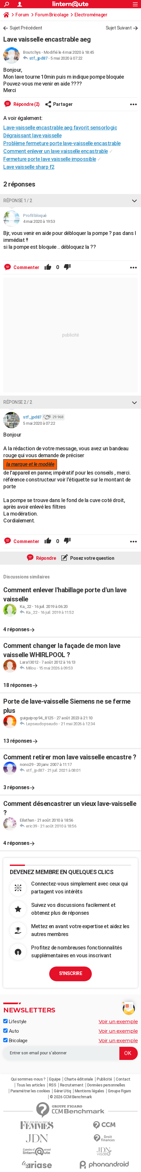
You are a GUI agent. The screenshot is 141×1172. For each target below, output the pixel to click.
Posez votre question (92, 558)
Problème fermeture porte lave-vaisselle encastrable (62, 143)
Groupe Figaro (119, 1091)
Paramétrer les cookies (30, 1091)
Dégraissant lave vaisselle (32, 135)
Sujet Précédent (26, 27)
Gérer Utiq (62, 1091)
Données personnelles (106, 1085)
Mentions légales (89, 1091)
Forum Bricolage (52, 14)
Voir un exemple (118, 1021)
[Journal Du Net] (36, 1138)
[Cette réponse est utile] (48, 267)
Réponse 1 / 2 (17, 200)
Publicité (104, 1079)
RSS (52, 1085)
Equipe (55, 1079)
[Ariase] (36, 1164)
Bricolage (17, 1041)
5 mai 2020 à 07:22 (66, 58)
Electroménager (90, 14)
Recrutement (72, 1085)
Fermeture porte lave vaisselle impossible (49, 159)
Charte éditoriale (78, 1079)
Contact (123, 1079)
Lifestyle (17, 1022)
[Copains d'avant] (36, 1151)
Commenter (25, 267)
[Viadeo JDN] (104, 1151)
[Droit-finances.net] (104, 1138)
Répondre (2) (26, 104)
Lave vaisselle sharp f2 (28, 167)
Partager (63, 104)
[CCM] (104, 1125)
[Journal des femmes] (36, 1125)
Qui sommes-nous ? (28, 1079)
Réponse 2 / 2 (17, 402)
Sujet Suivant (119, 27)
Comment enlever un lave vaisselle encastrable (55, 151)
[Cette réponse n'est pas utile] (67, 267)
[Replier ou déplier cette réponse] (134, 200)
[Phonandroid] (104, 1165)
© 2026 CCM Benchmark (70, 1097)
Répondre (45, 558)
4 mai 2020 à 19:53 (39, 221)
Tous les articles (30, 1085)
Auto (13, 1031)
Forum (22, 14)
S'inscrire (70, 973)
